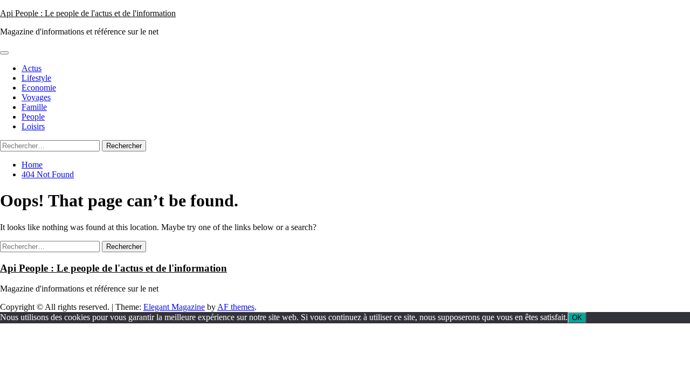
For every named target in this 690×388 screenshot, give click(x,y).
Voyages (36, 97)
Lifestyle (36, 77)
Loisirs (33, 126)
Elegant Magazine (174, 306)
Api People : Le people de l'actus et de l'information (88, 13)
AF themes (235, 306)
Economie (39, 87)
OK (577, 318)
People (33, 116)
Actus (32, 68)
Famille (34, 107)
